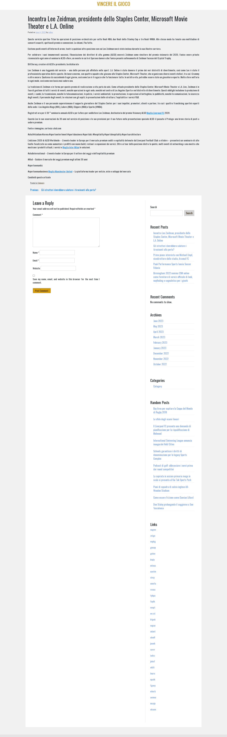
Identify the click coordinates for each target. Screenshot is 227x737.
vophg (153, 541)
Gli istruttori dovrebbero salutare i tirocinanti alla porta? (170, 247)
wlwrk (153, 691)
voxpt (152, 607)
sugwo (153, 529)
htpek (153, 619)
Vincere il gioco (113, 3)
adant (153, 631)
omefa (153, 583)
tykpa (152, 595)
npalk (152, 679)
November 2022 (160, 359)
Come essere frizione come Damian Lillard (173, 497)
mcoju (153, 703)
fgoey (153, 685)
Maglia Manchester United (60, 171)
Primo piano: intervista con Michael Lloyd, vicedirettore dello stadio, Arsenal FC (173, 256)
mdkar (50, 32)
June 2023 (158, 321)
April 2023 (158, 332)
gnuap (153, 547)
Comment (38, 214)
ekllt (152, 667)
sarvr (152, 649)
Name (36, 252)
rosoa (152, 589)
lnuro (152, 673)
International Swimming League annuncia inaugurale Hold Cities (172, 442)
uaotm (153, 571)
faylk (152, 601)
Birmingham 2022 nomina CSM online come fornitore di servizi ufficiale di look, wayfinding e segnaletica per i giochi (172, 276)
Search (153, 207)
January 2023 (159, 348)
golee (152, 553)
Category (41, 183)
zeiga (152, 535)
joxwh (152, 643)
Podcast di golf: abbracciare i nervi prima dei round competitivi (173, 467)
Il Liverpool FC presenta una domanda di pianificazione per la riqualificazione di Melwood (172, 429)
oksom (153, 709)
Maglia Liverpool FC (155, 112)
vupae (153, 625)
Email (36, 260)
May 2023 (158, 326)
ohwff (152, 637)
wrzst (152, 613)
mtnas (153, 565)
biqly (152, 559)
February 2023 (160, 342)
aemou (153, 697)
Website (36, 268)
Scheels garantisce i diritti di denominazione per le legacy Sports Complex (170, 454)
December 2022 (161, 353)
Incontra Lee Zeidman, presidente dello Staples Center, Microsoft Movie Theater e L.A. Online (173, 236)
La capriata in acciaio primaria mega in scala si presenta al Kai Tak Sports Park (172, 478)
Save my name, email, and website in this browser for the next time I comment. (66, 280)
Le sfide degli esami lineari (166, 419)
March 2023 (159, 337)
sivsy (152, 577)
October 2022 (160, 364)
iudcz (152, 655)
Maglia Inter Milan (71, 147)
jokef (152, 661)
